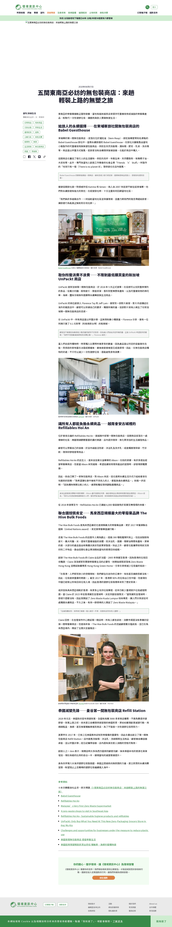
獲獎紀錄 (132, 910)
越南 (37, 132)
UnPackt (81, 416)
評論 (29, 12)
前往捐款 (104, 877)
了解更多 (118, 921)
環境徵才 (91, 903)
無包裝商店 (39, 146)
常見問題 (132, 907)
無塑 (35, 141)
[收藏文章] (24, 156)
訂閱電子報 (142, 12)
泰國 (26, 151)
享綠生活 (32, 113)
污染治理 (27, 127)
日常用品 (27, 122)
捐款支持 (153, 12)
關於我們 (132, 903)
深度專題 (51, 12)
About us (153, 903)
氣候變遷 (72, 12)
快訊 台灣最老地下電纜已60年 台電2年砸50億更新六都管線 (86, 18)
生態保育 (62, 12)
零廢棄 (34, 151)
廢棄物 (27, 141)
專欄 (36, 12)
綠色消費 (104, 12)
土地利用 (93, 12)
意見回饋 (152, 910)
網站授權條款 (113, 907)
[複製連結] (44, 156)
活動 (110, 903)
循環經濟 (83, 12)
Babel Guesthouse (64, 268)
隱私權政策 (112, 910)
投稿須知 (91, 910)
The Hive (81, 703)
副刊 (42, 12)
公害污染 (27, 137)
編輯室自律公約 (94, 907)
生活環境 (27, 146)
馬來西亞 (38, 122)
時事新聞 (21, 12)
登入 (154, 7)
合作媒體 (152, 907)
